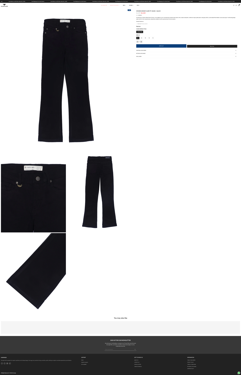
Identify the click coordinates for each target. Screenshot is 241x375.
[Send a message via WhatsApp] (238, 372)
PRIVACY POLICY (190, 362)
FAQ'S (82, 360)
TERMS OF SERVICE (138, 366)
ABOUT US (136, 360)
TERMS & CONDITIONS (191, 364)
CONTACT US (136, 362)
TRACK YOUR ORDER (191, 360)
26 (137, 38)
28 (141, 38)
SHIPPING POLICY (190, 368)
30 (145, 38)
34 (152, 38)
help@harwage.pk (84, 362)
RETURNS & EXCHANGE (191, 366)
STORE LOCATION (137, 364)
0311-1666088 (83, 364)
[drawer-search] (233, 5)
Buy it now (212, 46)
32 (149, 38)
